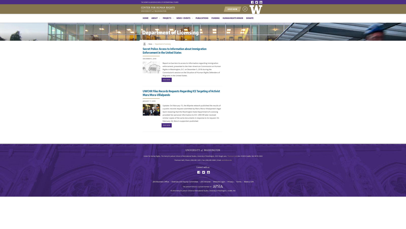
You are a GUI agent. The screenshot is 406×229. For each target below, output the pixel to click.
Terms (238, 181)
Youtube (261, 2)
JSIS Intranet (206, 181)
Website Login (219, 181)
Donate (249, 18)
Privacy (231, 181)
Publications (202, 18)
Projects (167, 18)
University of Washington (256, 9)
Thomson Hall (232, 156)
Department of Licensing (163, 44)
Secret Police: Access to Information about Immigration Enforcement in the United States (174, 50)
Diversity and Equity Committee (184, 181)
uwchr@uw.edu (227, 160)
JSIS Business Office (161, 181)
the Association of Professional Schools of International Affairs (217, 186)
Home (145, 18)
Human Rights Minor (233, 18)
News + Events (183, 18)
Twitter (257, 2)
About (154, 18)
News (150, 44)
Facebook (253, 2)
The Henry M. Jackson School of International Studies (159, 2)
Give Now (232, 9)
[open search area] (245, 9)
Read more (166, 80)
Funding (215, 18)
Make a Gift (249, 181)
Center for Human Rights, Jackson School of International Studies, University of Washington (162, 9)
